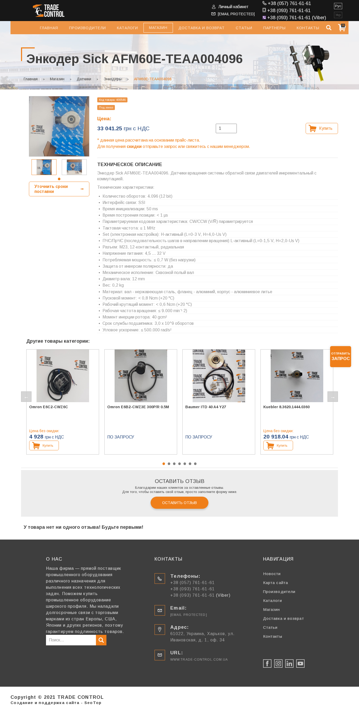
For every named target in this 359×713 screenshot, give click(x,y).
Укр (338, 15)
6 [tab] (190, 463)
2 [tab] (169, 463)
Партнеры (274, 28)
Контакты (308, 28)
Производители (87, 28)
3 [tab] (174, 463)
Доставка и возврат (201, 28)
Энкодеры (113, 79)
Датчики (84, 79)
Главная (49, 28)
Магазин (57, 79)
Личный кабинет (233, 6)
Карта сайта (275, 582)
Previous (26, 396)
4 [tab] (179, 463)
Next (332, 396)
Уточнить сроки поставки (51, 189)
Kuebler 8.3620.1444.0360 (286, 407)
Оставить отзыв (179, 503)
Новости (272, 573)
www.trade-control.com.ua (199, 659)
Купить (325, 128)
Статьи (244, 28)
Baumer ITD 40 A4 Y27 (205, 407)
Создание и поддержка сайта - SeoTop (56, 702)
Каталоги (127, 28)
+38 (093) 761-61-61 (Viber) (296, 17)
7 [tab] (195, 463)
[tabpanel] (44, 167)
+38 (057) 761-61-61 (289, 3)
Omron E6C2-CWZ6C (48, 407)
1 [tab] (59, 179)
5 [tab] (184, 463)
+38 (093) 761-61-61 (289, 10)
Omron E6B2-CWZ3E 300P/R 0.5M (138, 407)
